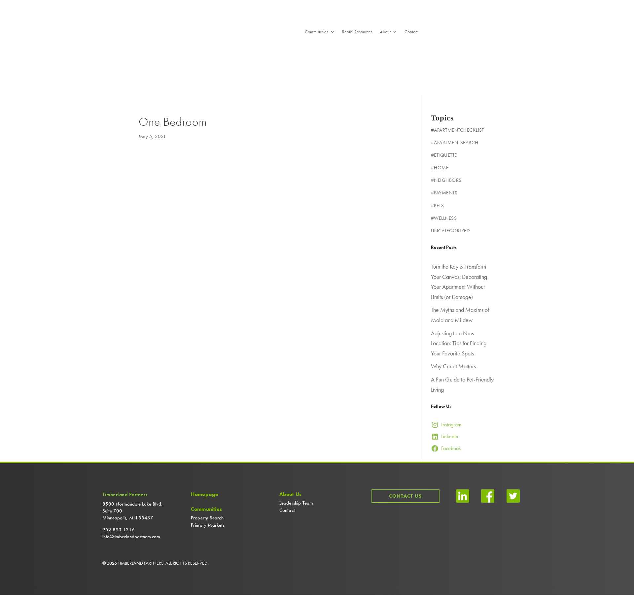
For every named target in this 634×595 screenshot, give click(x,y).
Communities (316, 32)
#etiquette (444, 155)
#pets (437, 205)
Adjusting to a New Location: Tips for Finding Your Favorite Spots (458, 343)
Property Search (207, 517)
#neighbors (446, 180)
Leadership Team (296, 503)
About (385, 32)
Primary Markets (208, 525)
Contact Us (405, 496)
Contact (411, 32)
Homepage (205, 494)
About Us (290, 494)
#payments (444, 192)
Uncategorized (450, 230)
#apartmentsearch (454, 142)
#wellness (444, 218)
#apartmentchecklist (457, 130)
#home (440, 167)
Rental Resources (357, 32)
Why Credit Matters (453, 366)
